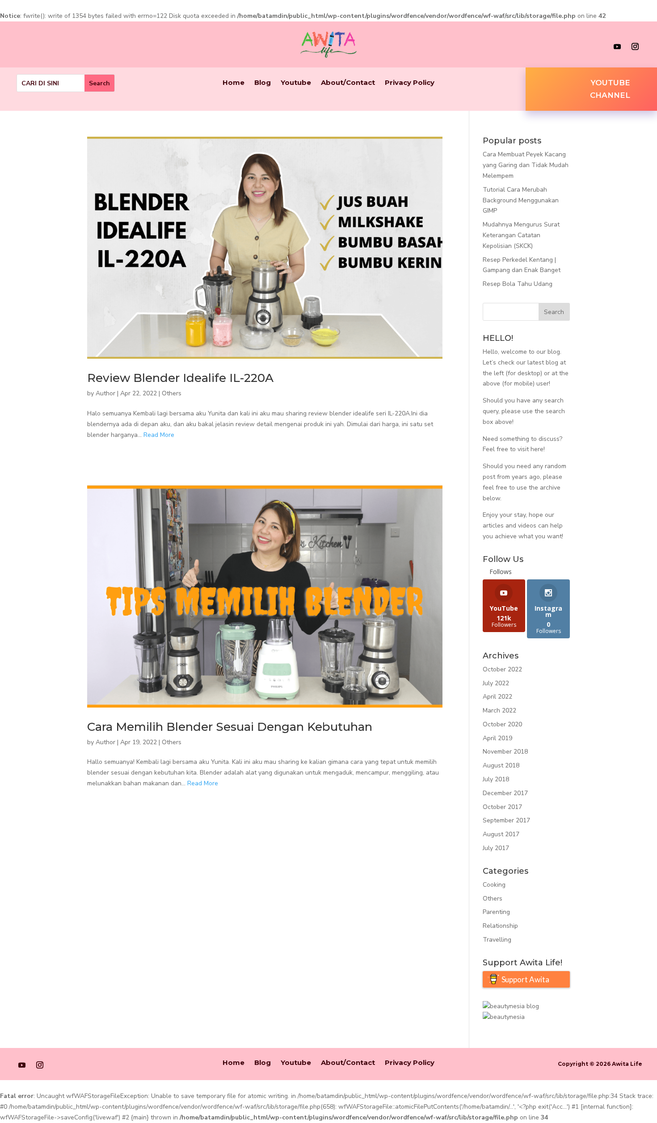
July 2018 (496, 779)
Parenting (496, 912)
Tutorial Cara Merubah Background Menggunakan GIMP (521, 200)
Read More (158, 435)
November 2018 (505, 751)
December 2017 (505, 793)
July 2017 (496, 848)
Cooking (494, 884)
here (537, 449)
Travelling (497, 939)
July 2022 (496, 683)
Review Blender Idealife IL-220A (180, 378)
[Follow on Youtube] (617, 46)
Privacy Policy (409, 83)
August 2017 (501, 834)
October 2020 (502, 724)
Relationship (500, 926)
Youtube (296, 83)
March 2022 (499, 710)
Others (171, 393)
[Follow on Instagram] (635, 46)
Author (105, 393)
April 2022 (497, 696)
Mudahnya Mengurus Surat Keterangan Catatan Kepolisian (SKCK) (521, 235)
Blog (262, 83)
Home (233, 83)
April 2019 (497, 738)
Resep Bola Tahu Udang (517, 284)
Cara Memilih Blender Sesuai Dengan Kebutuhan (229, 727)
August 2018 (501, 765)
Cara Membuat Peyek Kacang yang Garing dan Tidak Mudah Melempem (526, 165)
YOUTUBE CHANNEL (610, 89)
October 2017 (502, 807)
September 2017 (506, 820)
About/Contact (348, 83)
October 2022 (502, 669)
